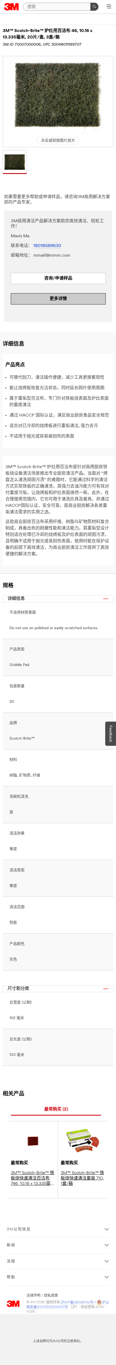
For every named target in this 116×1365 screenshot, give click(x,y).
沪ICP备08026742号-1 (78, 1302)
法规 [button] (11, 1261)
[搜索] (94, 7)
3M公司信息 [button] (19, 1229)
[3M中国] (11, 7)
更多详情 (58, 299)
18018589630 (47, 246)
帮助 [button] (11, 1277)
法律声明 (33, 1295)
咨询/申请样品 (58, 278)
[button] (15, 162)
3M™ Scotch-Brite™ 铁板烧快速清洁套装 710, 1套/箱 (82, 1178)
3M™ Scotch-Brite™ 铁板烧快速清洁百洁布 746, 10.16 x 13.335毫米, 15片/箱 (32, 1179)
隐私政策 (51, 1295)
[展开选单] (109, 7)
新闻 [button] (11, 1245)
